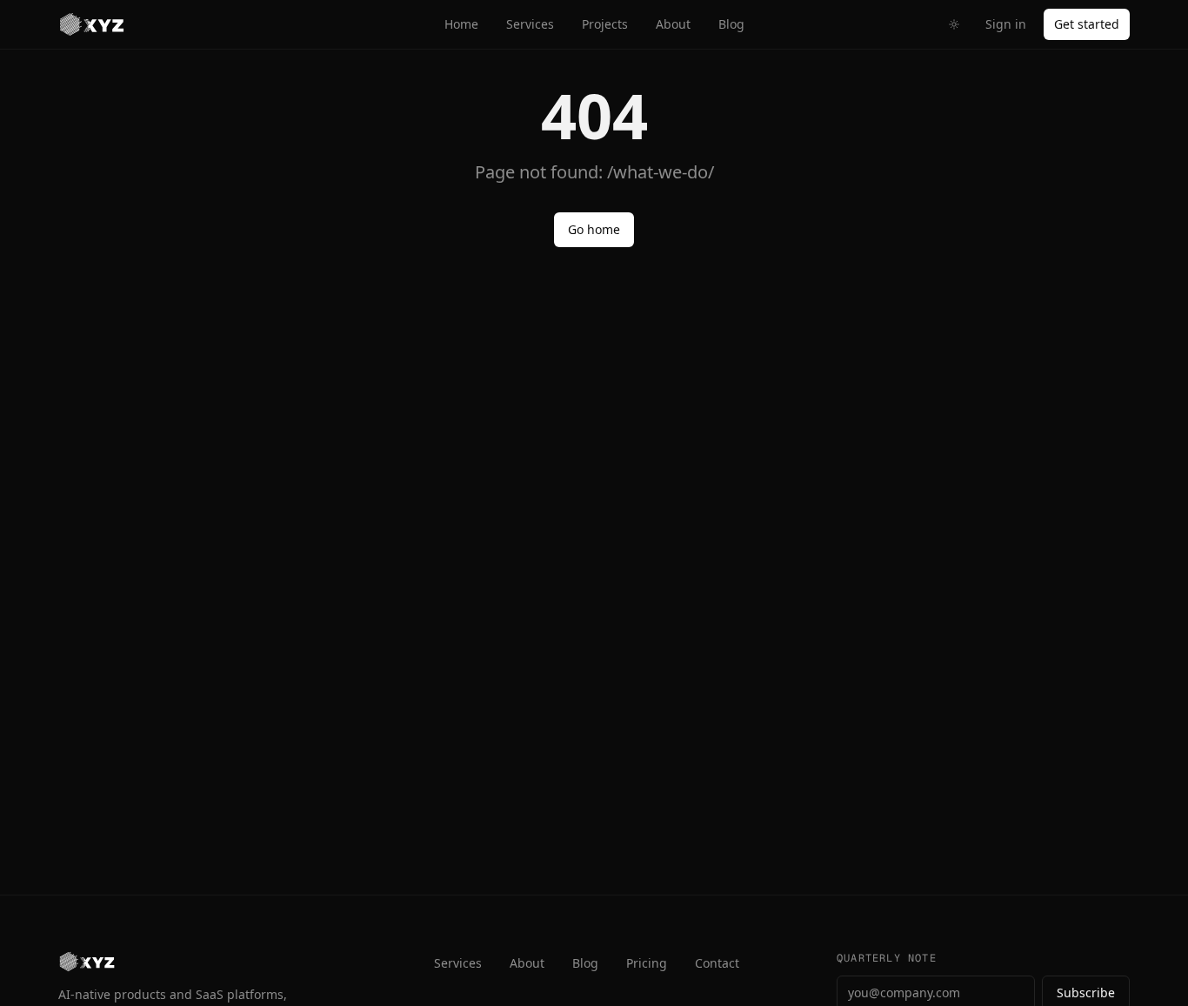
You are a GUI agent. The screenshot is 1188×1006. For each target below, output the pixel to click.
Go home (594, 229)
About (673, 24)
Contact (717, 963)
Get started (1086, 24)
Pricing (646, 963)
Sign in (1005, 24)
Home (461, 24)
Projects (605, 24)
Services (530, 24)
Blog (731, 24)
